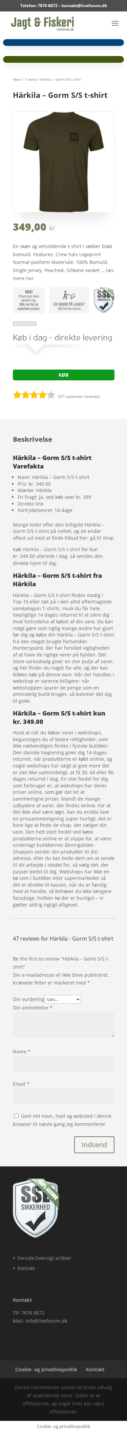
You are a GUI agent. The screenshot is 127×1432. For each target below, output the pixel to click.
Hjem (17, 79)
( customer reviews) (79, 396)
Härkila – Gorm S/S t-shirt (51, 549)
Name (21, 1051)
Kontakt (26, 1268)
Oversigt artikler (53, 1258)
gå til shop (102, 538)
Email (21, 1084)
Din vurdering (28, 999)
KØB (63, 375)
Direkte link (30, 504)
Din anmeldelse (32, 1007)
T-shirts (31, 79)
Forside (26, 1258)
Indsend (94, 1144)
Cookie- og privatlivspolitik (46, 1369)
